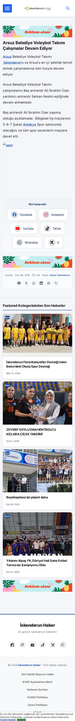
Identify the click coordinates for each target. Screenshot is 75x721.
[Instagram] (22, 645)
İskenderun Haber (37, 625)
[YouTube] (32, 645)
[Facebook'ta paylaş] (19, 283)
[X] (53, 645)
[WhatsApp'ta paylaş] (34, 283)
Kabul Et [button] (21, 720)
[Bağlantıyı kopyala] (56, 283)
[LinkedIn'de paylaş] (41, 283)
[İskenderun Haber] (38, 8)
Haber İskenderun (60, 275)
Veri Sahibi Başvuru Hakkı (37, 674)
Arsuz (7, 57)
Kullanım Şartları (37, 689)
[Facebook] (12, 645)
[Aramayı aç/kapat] (68, 8)
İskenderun (12, 63)
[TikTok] (42, 645)
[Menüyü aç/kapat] (7, 8)
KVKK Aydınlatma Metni (37, 682)
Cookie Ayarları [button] (8, 720)
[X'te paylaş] (26, 283)
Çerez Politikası (37, 705)
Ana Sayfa (9, 275)
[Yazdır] (49, 283)
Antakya (29, 125)
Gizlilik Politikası (37, 697)
